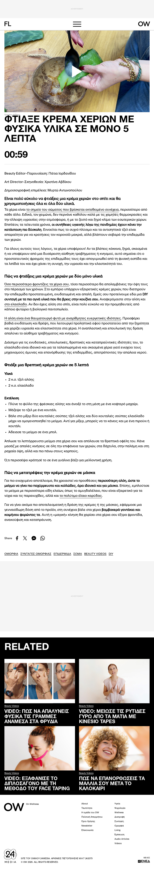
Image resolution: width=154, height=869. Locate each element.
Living (117, 830)
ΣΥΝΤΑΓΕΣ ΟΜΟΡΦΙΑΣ (35, 554)
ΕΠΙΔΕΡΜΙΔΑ (62, 554)
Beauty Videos (11, 706)
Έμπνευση (119, 835)
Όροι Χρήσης (88, 821)
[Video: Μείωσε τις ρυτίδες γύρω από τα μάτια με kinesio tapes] (114, 681)
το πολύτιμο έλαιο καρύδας (81, 496)
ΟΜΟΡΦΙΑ (11, 554)
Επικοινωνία (87, 830)
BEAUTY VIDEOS (95, 554)
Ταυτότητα (86, 808)
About (84, 804)
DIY (111, 554)
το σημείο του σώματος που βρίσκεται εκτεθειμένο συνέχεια (72, 209)
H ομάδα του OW (90, 813)
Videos (118, 844)
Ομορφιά (119, 826)
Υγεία (117, 804)
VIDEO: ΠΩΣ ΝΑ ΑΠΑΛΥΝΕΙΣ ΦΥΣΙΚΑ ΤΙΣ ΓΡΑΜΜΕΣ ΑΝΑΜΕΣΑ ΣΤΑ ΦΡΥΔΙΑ (36, 716)
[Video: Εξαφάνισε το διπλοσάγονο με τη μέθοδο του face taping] (39, 748)
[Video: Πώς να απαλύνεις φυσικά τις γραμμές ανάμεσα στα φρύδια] (39, 681)
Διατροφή (119, 817)
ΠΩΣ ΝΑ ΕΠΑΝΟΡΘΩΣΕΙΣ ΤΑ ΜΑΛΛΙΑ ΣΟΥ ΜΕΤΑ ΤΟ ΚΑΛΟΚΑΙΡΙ (112, 783)
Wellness (119, 813)
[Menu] (77, 24)
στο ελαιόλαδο (15, 304)
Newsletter (86, 826)
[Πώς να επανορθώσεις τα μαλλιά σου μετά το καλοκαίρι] (114, 748)
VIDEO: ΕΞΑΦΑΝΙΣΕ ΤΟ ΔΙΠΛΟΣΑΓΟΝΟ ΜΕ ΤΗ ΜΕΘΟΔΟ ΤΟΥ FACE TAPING (37, 783)
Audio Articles (121, 839)
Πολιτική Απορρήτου (91, 817)
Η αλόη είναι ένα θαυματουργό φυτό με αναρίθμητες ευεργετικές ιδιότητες (62, 318)
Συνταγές (119, 821)
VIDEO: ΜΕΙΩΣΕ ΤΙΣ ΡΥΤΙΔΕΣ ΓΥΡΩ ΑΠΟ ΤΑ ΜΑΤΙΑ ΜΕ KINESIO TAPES (112, 716)
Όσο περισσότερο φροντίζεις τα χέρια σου (36, 284)
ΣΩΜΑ (77, 554)
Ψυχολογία (119, 808)
